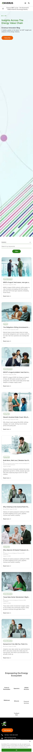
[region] (16, 746)
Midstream (7, 700)
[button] (29, 3)
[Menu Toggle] (25, 3)
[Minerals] (16, 696)
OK (16, 750)
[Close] (29, 741)
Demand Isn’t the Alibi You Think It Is (15, 644)
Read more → (7, 296)
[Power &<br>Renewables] (6, 683)
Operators (16, 688)
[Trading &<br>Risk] (16, 707)
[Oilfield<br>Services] (26, 683)
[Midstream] (6, 696)
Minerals (16, 700)
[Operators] (16, 684)
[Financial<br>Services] (26, 695)
